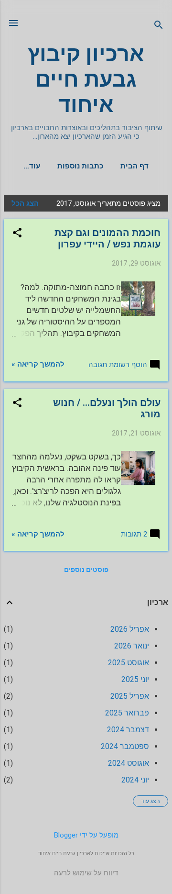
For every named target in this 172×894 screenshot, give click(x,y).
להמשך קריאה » (37, 364)
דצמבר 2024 (128, 729)
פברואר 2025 (127, 712)
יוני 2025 (135, 679)
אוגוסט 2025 (128, 662)
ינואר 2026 (131, 645)
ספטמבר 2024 (125, 746)
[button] (17, 233)
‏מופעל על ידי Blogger (86, 835)
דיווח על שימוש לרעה (86, 873)
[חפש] (158, 26)
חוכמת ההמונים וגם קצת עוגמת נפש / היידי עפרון (107, 238)
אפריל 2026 (129, 629)
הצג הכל (25, 203)
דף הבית (134, 166)
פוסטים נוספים (86, 569)
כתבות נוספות (80, 166)
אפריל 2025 (129, 696)
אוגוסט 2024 (128, 763)
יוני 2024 (135, 779)
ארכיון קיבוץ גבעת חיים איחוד (86, 79)
